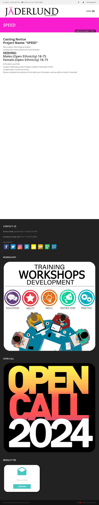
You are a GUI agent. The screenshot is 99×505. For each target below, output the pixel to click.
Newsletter (92, 2)
